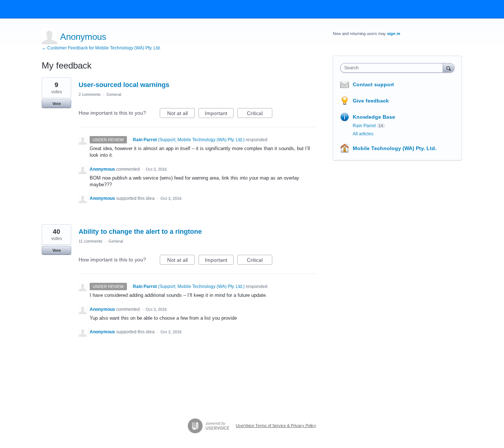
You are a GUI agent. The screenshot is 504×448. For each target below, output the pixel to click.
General (114, 94)
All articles (363, 133)
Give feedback (371, 101)
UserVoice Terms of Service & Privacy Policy (276, 425)
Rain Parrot (364, 125)
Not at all (181, 114)
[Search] (449, 67)
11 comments (91, 241)
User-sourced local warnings (124, 84)
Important (219, 114)
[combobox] (393, 67)
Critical (259, 114)
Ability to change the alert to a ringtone (140, 231)
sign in (393, 33)
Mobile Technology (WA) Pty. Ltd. (394, 148)
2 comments (90, 94)
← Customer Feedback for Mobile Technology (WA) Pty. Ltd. (101, 48)
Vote (56, 103)
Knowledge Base (374, 117)
